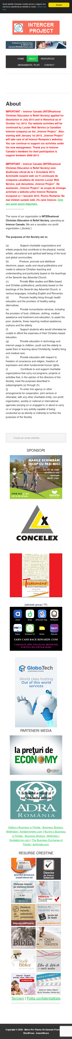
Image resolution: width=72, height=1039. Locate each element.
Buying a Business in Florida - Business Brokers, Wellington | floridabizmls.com (37, 836)
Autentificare (42, 1033)
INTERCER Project (36, 28)
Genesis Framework (55, 1029)
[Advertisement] (39, 82)
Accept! (59, 5)
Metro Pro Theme (33, 1029)
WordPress (28, 1033)
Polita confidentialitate (43, 998)
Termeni (17, 998)
